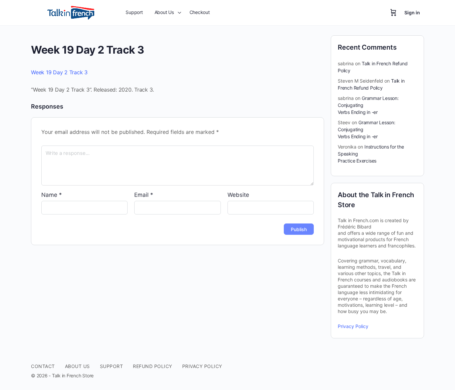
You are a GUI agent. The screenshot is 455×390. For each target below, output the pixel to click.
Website (238, 195)
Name (51, 195)
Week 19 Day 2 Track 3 (59, 72)
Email (143, 195)
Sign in (412, 12)
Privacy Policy (353, 326)
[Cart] (393, 12)
